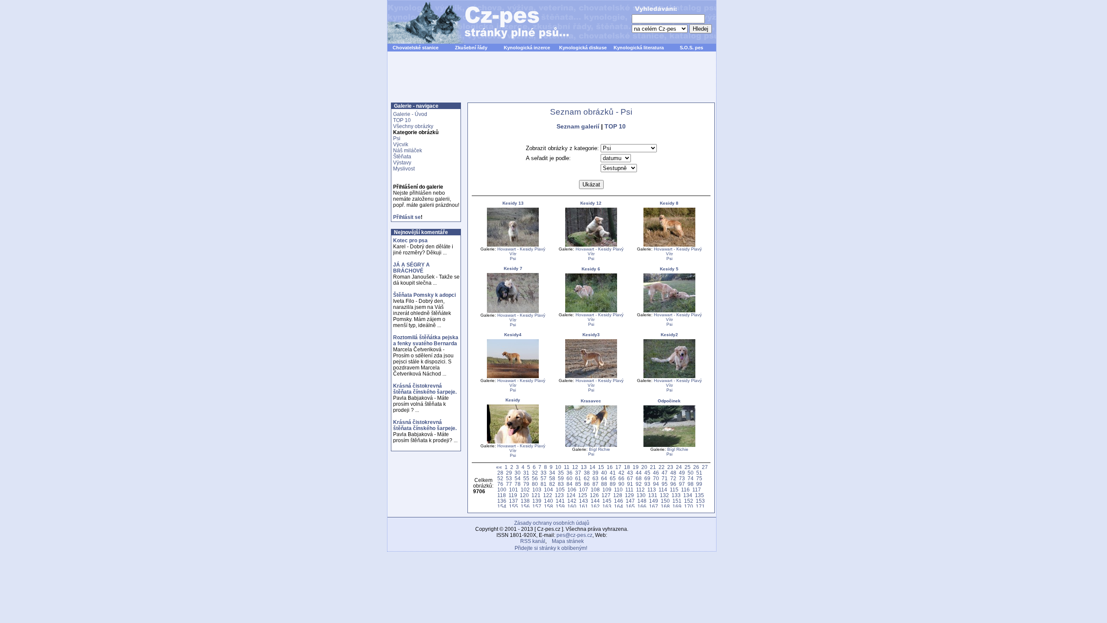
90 (621, 484)
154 (501, 506)
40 (604, 472)
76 (500, 484)
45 (647, 472)
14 (592, 467)
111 (629, 489)
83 (561, 484)
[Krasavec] (591, 445)
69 (647, 478)
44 (639, 472)
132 (664, 495)
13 (584, 467)
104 (548, 489)
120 (524, 495)
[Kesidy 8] (669, 245)
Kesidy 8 (669, 203)
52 (500, 478)
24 (679, 467)
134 (687, 495)
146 (618, 501)
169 (676, 506)
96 (673, 484)
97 (682, 484)
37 (578, 472)
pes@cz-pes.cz (574, 535)
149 (653, 501)
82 (552, 484)
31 (526, 472)
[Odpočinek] (669, 445)
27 (705, 467)
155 (513, 506)
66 (621, 478)
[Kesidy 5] (669, 310)
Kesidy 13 (513, 203)
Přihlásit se (407, 217)
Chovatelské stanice (415, 47)
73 (682, 478)
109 (606, 489)
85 (578, 484)
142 (571, 501)
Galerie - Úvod (410, 114)
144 (595, 501)
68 (639, 478)
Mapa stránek (568, 541)
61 (578, 478)
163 (606, 506)
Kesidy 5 (669, 269)
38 (587, 472)
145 (606, 501)
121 (536, 495)
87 (595, 484)
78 (518, 484)
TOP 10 (402, 120)
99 (699, 484)
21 (653, 467)
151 (676, 501)
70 (656, 478)
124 (571, 495)
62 (587, 478)
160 (571, 506)
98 (691, 484)
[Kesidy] (513, 442)
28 (500, 472)
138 (525, 501)
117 (696, 489)
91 (630, 484)
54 (518, 478)
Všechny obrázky (413, 126)
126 (594, 495)
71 (665, 478)
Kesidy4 (513, 334)
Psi (396, 138)
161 (583, 506)
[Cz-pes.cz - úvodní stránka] (473, 22)
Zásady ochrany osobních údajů (551, 523)
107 (583, 489)
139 (536, 501)
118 (501, 495)
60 (569, 478)
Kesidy (513, 400)
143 (583, 501)
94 (656, 484)
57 (544, 478)
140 (548, 501)
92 (639, 484)
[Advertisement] (551, 81)
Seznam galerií (578, 126)
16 (610, 467)
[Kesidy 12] (591, 245)
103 (536, 489)
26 (696, 467)
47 (665, 472)
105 (560, 489)
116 (685, 489)
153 (700, 501)
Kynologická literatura (639, 47)
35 (561, 472)
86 (587, 484)
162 (595, 506)
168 (665, 506)
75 (699, 478)
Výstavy (402, 163)
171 (700, 506)
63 (595, 478)
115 (674, 489)
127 (606, 495)
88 (604, 484)
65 (613, 478)
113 (651, 489)
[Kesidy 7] (513, 311)
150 (665, 501)
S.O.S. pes (691, 47)
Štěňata (402, 157)
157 (536, 506)
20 (644, 467)
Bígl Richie (599, 449)
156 (525, 506)
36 (569, 472)
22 (662, 467)
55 (526, 478)
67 (630, 478)
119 (513, 495)
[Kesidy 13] (513, 245)
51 (699, 472)
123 (559, 495)
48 (673, 472)
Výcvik (400, 144)
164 (618, 506)
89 (613, 484)
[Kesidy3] (591, 376)
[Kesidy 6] (591, 310)
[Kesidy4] (513, 376)
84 (569, 484)
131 (652, 495)
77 (509, 484)
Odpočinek (669, 400)
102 (525, 489)
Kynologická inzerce (527, 47)
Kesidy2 (669, 334)
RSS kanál (532, 541)
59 (561, 478)
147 (630, 501)
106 (571, 489)
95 (665, 484)
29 (509, 472)
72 (673, 478)
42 (621, 472)
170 (688, 506)
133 (676, 495)
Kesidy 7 (513, 268)
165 (630, 506)
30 (518, 472)
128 (617, 495)
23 (670, 467)
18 (627, 467)
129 (629, 495)
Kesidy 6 (591, 269)
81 (544, 484)
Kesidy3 (591, 334)
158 (548, 506)
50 (691, 472)
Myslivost (404, 169)
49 (682, 472)
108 (595, 489)
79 (526, 484)
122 (547, 495)
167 (653, 506)
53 (509, 478)
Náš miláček (407, 151)
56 (535, 478)
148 (641, 501)
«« (499, 467)
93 (647, 484)
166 (641, 506)
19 (636, 467)
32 (535, 472)
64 (604, 478)
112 (640, 489)
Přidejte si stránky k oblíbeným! (551, 548)
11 (566, 467)
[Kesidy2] (669, 376)
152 (688, 501)
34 (552, 472)
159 (560, 506)
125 (582, 495)
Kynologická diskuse (583, 47)
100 (501, 489)
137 (513, 501)
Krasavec (591, 400)
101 (513, 489)
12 (575, 467)
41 (613, 472)
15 (601, 467)
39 (595, 472)
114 (663, 489)
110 (618, 489)
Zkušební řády (471, 47)
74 (691, 478)
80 (535, 484)
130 (641, 495)
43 (630, 472)
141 (560, 501)
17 (618, 467)
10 (558, 467)
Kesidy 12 (590, 203)
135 (699, 495)
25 (688, 467)
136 (501, 501)
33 (544, 472)
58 (552, 478)
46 (656, 472)
